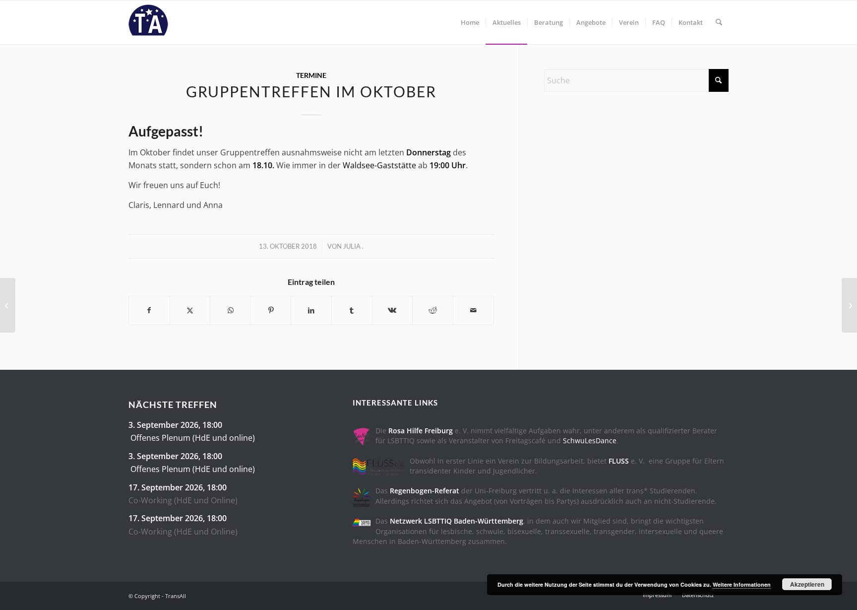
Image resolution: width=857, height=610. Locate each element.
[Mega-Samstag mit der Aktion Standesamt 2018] (7, 305)
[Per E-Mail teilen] (473, 310)
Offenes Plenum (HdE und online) (192, 437)
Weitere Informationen (742, 584)
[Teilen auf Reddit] (433, 310)
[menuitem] (470, 22)
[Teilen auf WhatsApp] (230, 310)
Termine (311, 75)
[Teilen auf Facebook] (149, 310)
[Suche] (719, 22)
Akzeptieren (807, 584)
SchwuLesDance (589, 440)
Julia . (353, 246)
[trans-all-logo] (148, 22)
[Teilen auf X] (190, 310)
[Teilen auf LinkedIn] (311, 310)
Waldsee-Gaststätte (379, 165)
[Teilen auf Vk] (392, 310)
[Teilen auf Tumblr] (352, 310)
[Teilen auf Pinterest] (271, 310)
